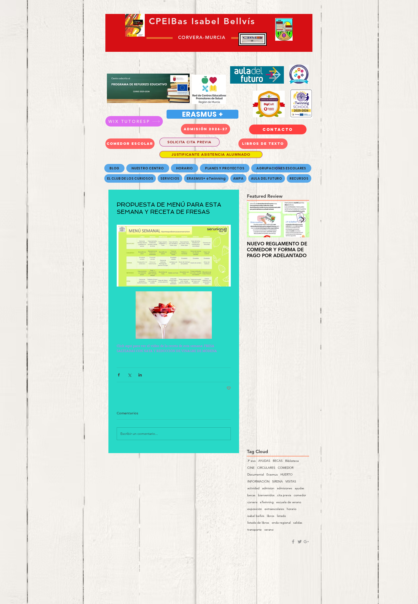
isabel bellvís (255, 516)
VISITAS (290, 481)
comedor (300, 495)
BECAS (278, 461)
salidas (297, 523)
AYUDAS (264, 461)
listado (281, 516)
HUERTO (286, 474)
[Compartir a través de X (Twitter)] (129, 375)
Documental (255, 474)
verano (268, 529)
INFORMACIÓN (258, 481)
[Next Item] (302, 219)
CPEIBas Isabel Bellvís (202, 21)
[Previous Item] (254, 219)
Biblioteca (292, 461)
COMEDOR (285, 468)
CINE (251, 468)
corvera (252, 502)
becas (251, 495)
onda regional (281, 523)
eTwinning (267, 502)
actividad (253, 488)
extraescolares (274, 509)
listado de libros (258, 523)
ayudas (299, 488)
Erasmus (272, 474)
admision (268, 488)
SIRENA (277, 481)
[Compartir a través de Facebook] (119, 375)
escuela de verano (288, 502)
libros (270, 516)
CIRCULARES (266, 468)
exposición (254, 509)
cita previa (284, 495)
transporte (254, 529)
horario (291, 509)
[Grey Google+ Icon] (306, 541)
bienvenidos (266, 495)
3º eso (251, 461)
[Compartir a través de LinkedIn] (140, 375)
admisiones (284, 488)
